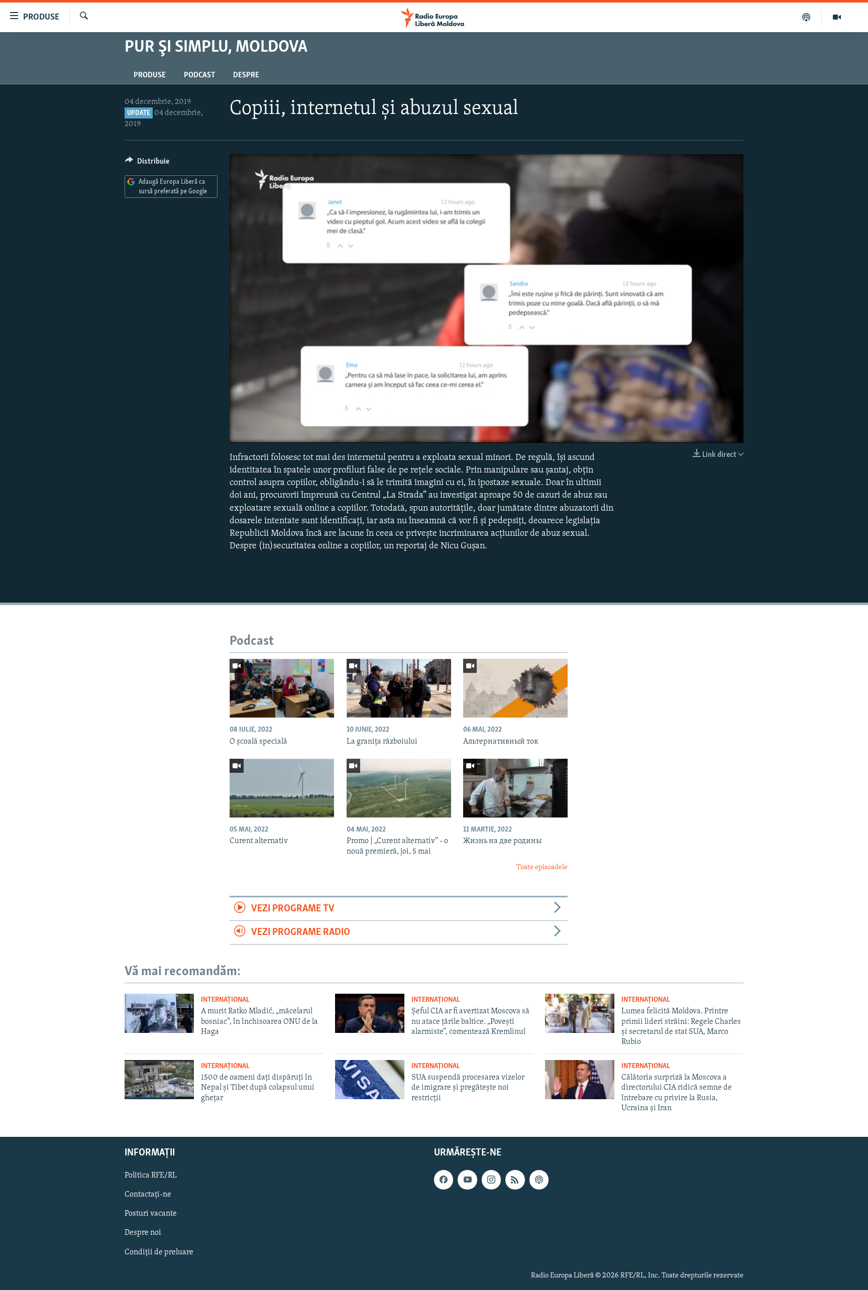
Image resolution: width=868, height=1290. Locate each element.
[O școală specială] (282, 688)
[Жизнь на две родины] (515, 788)
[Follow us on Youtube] (467, 1179)
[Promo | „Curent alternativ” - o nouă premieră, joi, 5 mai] (399, 788)
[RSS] (514, 1179)
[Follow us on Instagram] (491, 1179)
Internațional (225, 1000)
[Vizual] (837, 17)
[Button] (147, 163)
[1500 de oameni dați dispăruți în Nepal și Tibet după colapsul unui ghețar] (159, 1079)
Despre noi (143, 1233)
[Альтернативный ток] (515, 688)
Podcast (199, 75)
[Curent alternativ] (282, 788)
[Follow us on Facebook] (443, 1179)
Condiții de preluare (159, 1252)
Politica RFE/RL (151, 1175)
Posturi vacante (151, 1214)
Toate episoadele (542, 867)
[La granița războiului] (399, 688)
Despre (246, 75)
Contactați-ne (148, 1195)
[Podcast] (806, 17)
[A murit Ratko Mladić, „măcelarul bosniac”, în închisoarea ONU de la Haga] (159, 1013)
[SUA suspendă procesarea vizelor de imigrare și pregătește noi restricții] (369, 1079)
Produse (150, 75)
